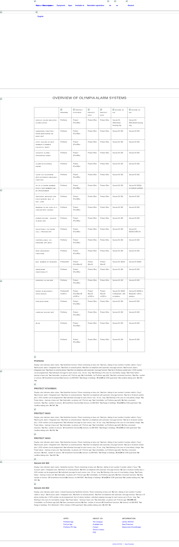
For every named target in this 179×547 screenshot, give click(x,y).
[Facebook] (139, 544)
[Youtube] (143, 544)
